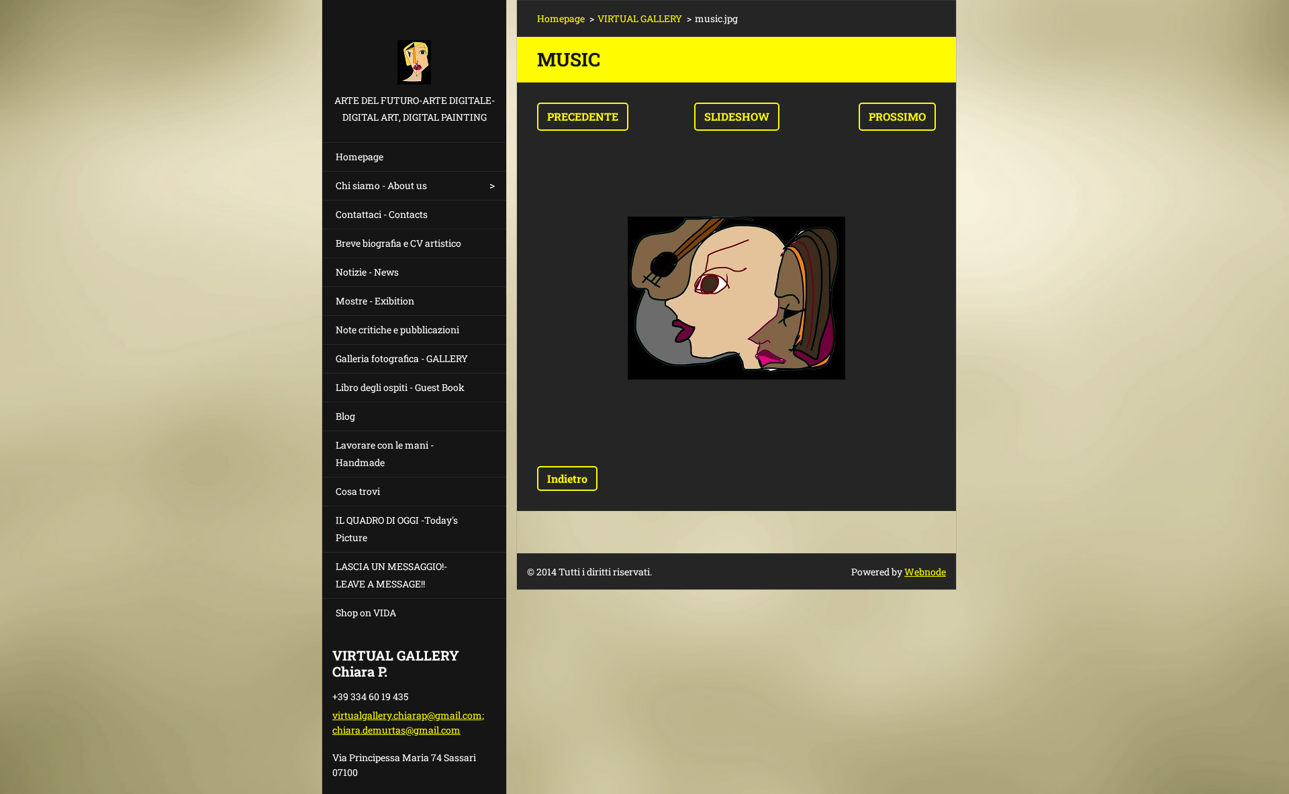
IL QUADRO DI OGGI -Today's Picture (397, 529)
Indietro (567, 478)
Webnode (925, 571)
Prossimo (897, 116)
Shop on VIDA (366, 612)
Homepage (359, 156)
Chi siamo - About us (381, 185)
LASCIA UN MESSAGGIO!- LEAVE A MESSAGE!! (391, 575)
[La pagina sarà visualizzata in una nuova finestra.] (736, 298)
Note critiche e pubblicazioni (397, 329)
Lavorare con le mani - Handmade (385, 454)
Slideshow (736, 116)
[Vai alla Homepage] (414, 46)
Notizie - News (367, 272)
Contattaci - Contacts (382, 214)
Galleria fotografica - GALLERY (402, 358)
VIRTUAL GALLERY (640, 18)
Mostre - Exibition (375, 300)
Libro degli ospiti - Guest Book (400, 387)
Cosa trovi (358, 491)
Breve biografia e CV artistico (398, 243)
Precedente (582, 116)
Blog (345, 416)
